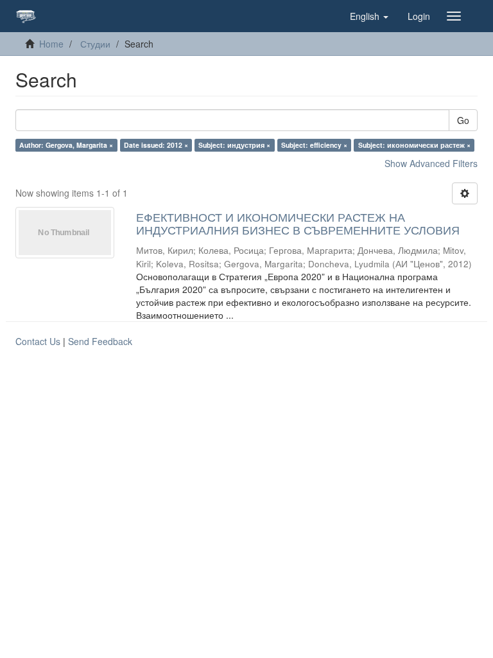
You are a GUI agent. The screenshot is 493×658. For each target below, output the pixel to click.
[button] (369, 16)
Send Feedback (100, 341)
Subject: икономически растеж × (414, 145)
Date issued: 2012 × (156, 145)
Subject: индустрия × (234, 145)
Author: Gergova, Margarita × (66, 145)
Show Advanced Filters (431, 163)
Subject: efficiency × (314, 145)
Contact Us (37, 341)
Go (463, 120)
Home (51, 43)
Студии (95, 43)
